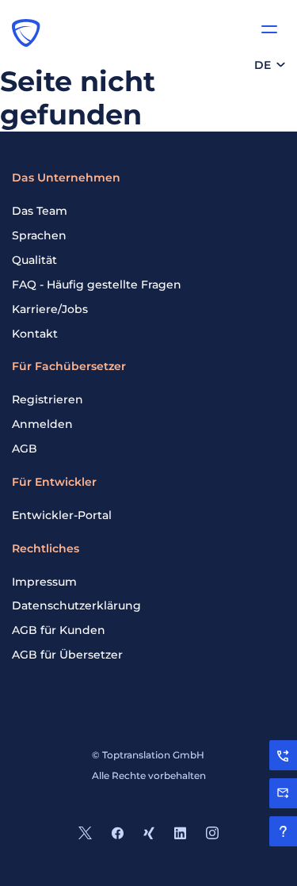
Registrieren (47, 399)
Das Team (39, 211)
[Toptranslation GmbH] (26, 32)
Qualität (34, 260)
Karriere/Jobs (50, 309)
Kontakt (35, 334)
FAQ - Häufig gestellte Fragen (96, 284)
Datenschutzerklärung (76, 605)
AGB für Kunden (58, 630)
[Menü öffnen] (269, 29)
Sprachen (39, 235)
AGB (24, 448)
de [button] (262, 65)
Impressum (44, 582)
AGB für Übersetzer (67, 654)
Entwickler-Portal (62, 515)
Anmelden (42, 424)
